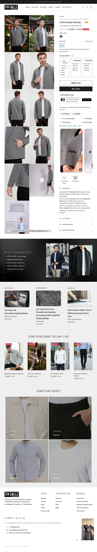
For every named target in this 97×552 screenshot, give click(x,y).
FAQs (57, 504)
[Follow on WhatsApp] (91, 540)
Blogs (57, 507)
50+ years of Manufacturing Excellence (16, 311)
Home (28, 7)
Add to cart (76, 83)
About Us (58, 498)
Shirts (51, 7)
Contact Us (59, 501)
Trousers (43, 7)
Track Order (80, 498)
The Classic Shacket (34, 373)
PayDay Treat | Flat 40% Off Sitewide (48, 2)
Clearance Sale (45, 511)
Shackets (35, 7)
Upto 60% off (66, 7)
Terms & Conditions (82, 507)
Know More (8, 319)
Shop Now (56, 435)
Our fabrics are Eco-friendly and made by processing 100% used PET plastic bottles (48, 314)
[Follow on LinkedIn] (87, 540)
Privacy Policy (81, 511)
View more (56, 478)
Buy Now (76, 89)
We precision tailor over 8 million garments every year (79, 313)
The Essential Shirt (57, 373)
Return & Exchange (82, 501)
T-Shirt (43, 507)
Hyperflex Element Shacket (14, 373)
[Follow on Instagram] (82, 540)
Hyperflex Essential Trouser (80, 375)
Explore (12, 435)
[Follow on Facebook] (77, 540)
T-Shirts (57, 7)
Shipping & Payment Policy (84, 504)
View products (14, 478)
